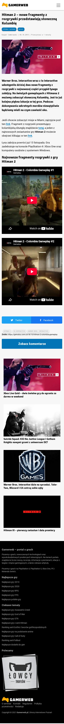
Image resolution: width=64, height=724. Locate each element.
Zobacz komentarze (32, 344)
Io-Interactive (19, 331)
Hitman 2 (7, 331)
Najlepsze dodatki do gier (13, 644)
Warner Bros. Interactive (38, 331)
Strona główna (9, 29)
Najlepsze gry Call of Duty (13, 636)
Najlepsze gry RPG (10, 591)
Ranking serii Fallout (11, 640)
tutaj (41, 127)
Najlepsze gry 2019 (10, 582)
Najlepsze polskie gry (11, 599)
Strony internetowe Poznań (40, 712)
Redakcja (19, 706)
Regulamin (27, 703)
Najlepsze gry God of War (13, 614)
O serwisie (6, 703)
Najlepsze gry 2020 (10, 586)
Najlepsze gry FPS (10, 595)
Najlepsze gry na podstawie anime (17, 631)
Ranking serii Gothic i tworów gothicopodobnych (24, 627)
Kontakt (17, 703)
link (8, 123)
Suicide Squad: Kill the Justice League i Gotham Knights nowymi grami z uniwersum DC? (29, 440)
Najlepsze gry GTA (10, 618)
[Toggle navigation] (58, 5)
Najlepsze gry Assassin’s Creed (16, 610)
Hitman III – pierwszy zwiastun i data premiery (29, 530)
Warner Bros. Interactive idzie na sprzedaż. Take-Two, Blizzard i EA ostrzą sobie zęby (30, 486)
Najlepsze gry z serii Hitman (14, 623)
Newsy (21, 29)
